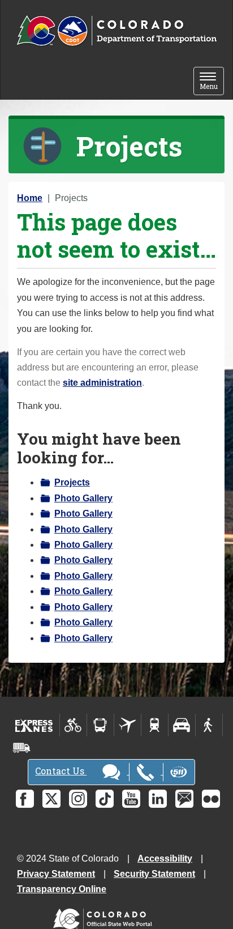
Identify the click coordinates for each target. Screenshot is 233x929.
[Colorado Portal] (105, 916)
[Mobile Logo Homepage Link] (116, 31)
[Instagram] (78, 798)
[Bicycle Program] (73, 725)
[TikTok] (104, 798)
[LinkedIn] (157, 798)
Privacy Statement (56, 874)
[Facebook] (24, 798)
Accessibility (164, 858)
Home (29, 198)
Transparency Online (61, 889)
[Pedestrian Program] (209, 725)
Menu (212, 82)
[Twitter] (51, 798)
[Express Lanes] (34, 725)
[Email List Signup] (184, 798)
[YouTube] (131, 798)
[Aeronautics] (127, 725)
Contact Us (61, 771)
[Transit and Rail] (100, 725)
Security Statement (154, 874)
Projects (72, 482)
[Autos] (182, 725)
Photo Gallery (83, 498)
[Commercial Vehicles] (21, 747)
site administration (102, 382)
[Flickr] (211, 798)
